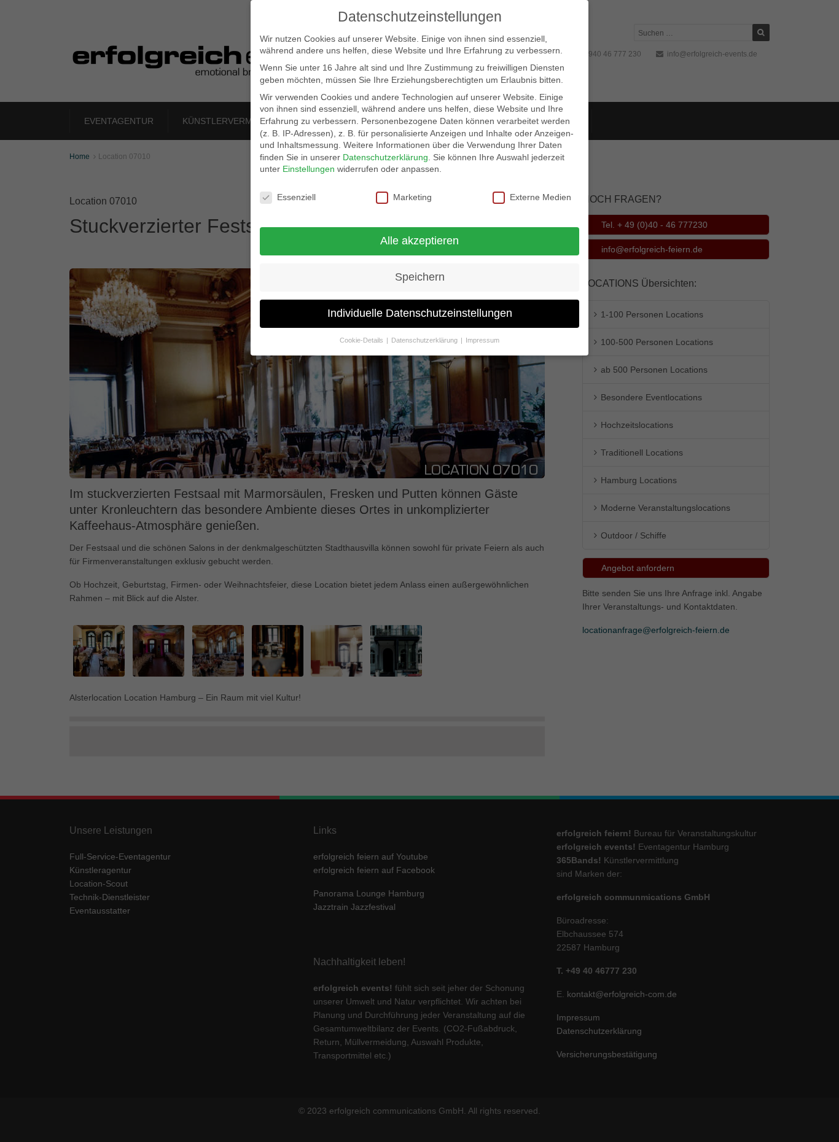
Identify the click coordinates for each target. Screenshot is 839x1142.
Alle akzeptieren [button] (419, 241)
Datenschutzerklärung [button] (425, 340)
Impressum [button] (482, 340)
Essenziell (296, 197)
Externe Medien (540, 197)
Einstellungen (309, 169)
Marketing (412, 197)
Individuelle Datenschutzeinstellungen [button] (419, 313)
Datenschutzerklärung (385, 157)
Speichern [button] (420, 277)
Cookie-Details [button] (362, 340)
